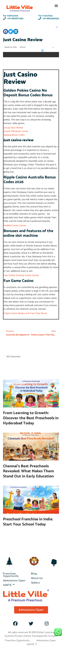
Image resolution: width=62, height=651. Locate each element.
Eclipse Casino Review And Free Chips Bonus (25, 313)
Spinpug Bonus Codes (14, 135)
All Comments (13, 356)
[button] (56, 5)
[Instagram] (47, 624)
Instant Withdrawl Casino (15, 131)
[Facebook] (15, 624)
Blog (34, 573)
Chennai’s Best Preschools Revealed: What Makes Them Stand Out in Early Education (29, 471)
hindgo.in (53, 636)
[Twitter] (31, 624)
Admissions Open (14, 580)
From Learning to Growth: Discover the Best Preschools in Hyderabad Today (31, 418)
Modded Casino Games (14, 225)
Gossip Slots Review (13, 128)
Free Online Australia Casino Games (21, 275)
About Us (37, 578)
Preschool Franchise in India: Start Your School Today (28, 522)
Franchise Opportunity (11, 574)
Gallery (35, 582)
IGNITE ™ (9, 585)
